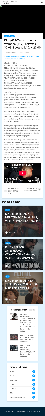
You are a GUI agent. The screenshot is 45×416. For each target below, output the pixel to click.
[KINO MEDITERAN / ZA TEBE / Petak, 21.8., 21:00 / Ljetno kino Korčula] (22, 288)
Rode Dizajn (36, 411)
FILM (12, 36)
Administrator (12, 232)
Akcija (6, 36)
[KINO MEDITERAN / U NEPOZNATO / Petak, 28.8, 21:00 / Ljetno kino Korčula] (22, 221)
